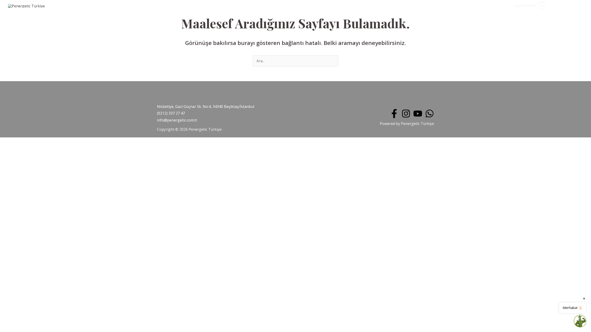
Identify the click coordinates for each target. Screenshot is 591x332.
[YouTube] (417, 113)
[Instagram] (405, 113)
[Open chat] (580, 321)
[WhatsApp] (429, 113)
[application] (87, 6)
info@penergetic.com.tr (177, 120)
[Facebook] (394, 113)
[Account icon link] (579, 5)
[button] (560, 5)
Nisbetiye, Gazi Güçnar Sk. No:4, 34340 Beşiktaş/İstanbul (205, 106)
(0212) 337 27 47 (171, 113)
